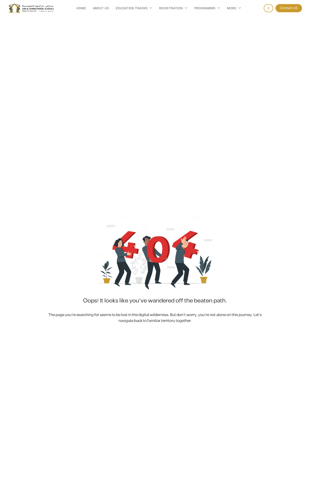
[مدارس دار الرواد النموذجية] (31, 8)
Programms (204, 8)
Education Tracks (132, 8)
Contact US (289, 8)
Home (81, 8)
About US (101, 8)
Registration (171, 8)
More (231, 8)
